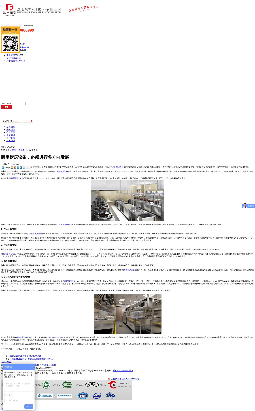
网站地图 (34, 365)
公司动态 (10, 127)
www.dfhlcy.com (56, 337)
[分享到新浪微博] (14, 167)
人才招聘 (43, 365)
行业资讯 (10, 132)
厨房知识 (10, 135)
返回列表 (6, 362)
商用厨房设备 (116, 167)
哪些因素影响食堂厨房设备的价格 (25, 356)
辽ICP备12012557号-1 (123, 370)
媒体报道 (10, 129)
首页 (14, 150)
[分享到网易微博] (23, 167)
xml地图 (52, 365)
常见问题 (10, 140)
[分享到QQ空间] (11, 167)
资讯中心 (22, 150)
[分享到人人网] (20, 167)
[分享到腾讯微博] (17, 167)
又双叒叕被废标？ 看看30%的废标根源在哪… (31, 359)
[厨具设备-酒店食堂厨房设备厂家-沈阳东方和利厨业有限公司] (50, 19)
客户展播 (10, 138)
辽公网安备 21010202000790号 (125, 379)
